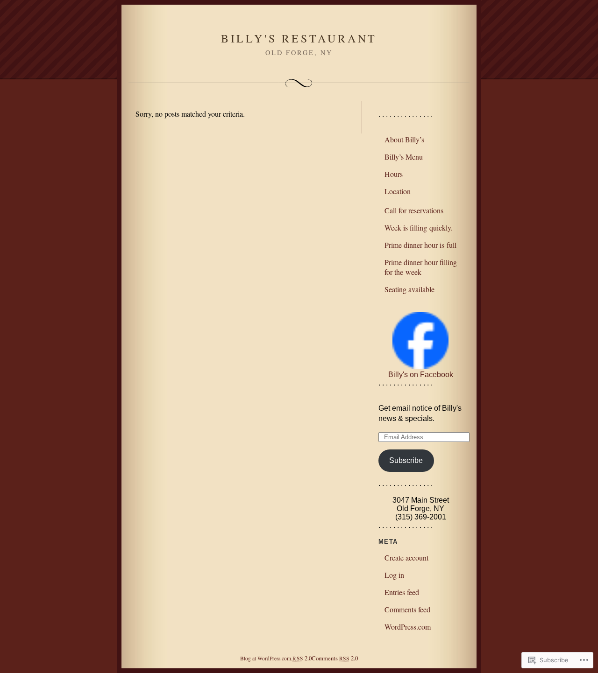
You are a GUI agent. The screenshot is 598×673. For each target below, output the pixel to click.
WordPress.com (407, 626)
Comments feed (407, 609)
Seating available (409, 289)
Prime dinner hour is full (420, 245)
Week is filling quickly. (418, 227)
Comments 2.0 (335, 658)
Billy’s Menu (403, 156)
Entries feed (401, 592)
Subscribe (406, 460)
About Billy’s (404, 139)
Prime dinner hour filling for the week (420, 267)
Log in (394, 575)
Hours (393, 174)
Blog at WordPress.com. (266, 658)
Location (397, 191)
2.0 (301, 658)
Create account (406, 557)
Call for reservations (413, 210)
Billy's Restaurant (299, 38)
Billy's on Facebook (420, 375)
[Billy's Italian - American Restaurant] (420, 366)
